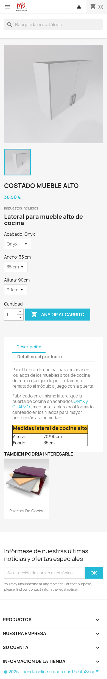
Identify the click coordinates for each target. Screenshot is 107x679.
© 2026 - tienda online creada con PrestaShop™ (51, 672)
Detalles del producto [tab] (39, 357)
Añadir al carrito (58, 314)
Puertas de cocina (26, 510)
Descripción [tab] (28, 347)
